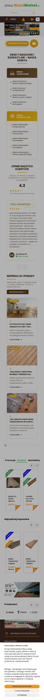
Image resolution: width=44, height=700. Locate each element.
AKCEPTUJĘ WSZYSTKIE (22, 686)
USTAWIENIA (22, 695)
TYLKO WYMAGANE (22, 691)
